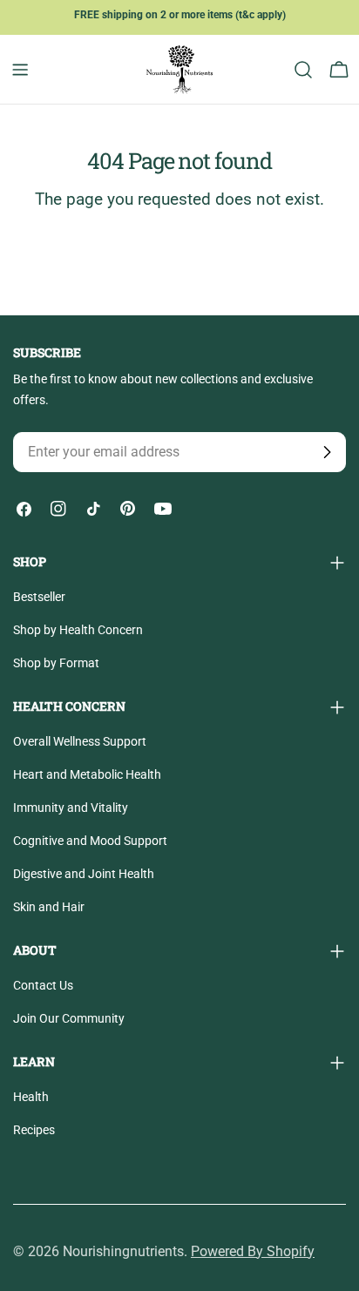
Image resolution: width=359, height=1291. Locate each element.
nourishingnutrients (123, 1251)
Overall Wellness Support (79, 741)
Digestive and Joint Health (83, 874)
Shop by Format (56, 663)
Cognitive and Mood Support (90, 841)
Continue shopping (179, 253)
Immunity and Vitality (70, 807)
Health (31, 1097)
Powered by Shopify (253, 1251)
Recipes (34, 1130)
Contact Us (43, 985)
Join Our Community (69, 1018)
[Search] (303, 69)
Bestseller (39, 597)
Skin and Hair (49, 907)
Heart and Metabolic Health (87, 774)
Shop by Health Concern (78, 630)
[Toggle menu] (20, 69)
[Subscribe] (326, 452)
